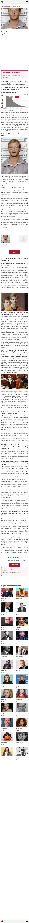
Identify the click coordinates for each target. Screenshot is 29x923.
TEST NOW (15, 564)
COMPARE (14, 252)
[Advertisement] (14, 54)
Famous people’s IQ (6, 6)
